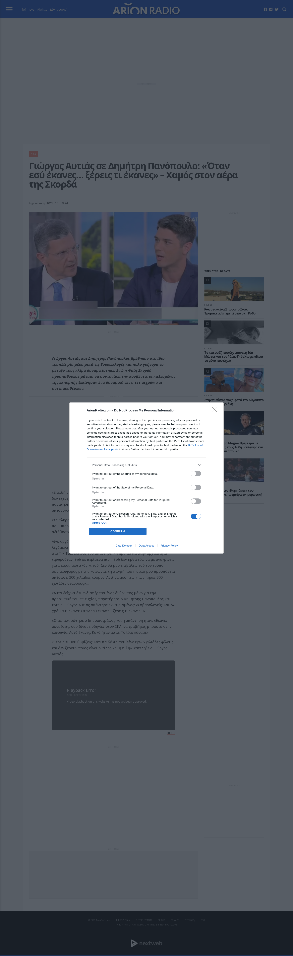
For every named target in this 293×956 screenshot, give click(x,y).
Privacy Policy (169, 545)
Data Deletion (124, 545)
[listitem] (146, 465)
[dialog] (146, 478)
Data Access (146, 545)
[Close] (215, 410)
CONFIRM (117, 531)
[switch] (196, 473)
